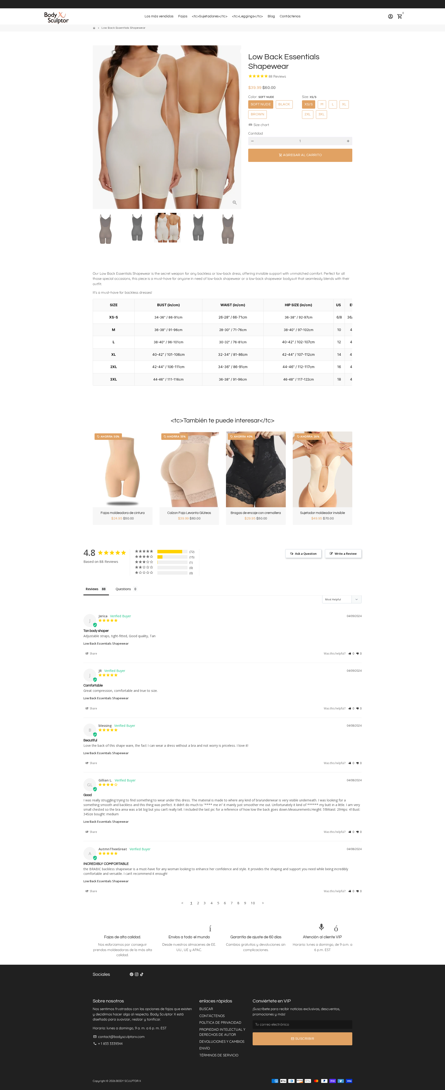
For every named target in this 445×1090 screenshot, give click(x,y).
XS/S (309, 104)
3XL (321, 114)
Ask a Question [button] (306, 553)
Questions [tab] (123, 589)
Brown (257, 114)
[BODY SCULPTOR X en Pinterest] (131, 974)
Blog (271, 16)
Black (284, 104)
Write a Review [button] (346, 553)
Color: (261, 97)
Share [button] (93, 653)
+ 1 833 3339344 (108, 1043)
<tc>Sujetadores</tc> (209, 16)
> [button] (263, 903)
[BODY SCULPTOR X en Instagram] (136, 974)
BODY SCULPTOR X (128, 1081)
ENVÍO (204, 1048)
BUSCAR (206, 1009)
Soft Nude (261, 104)
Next (235, 127)
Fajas (183, 16)
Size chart (259, 125)
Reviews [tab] (92, 589)
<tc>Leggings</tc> (247, 16)
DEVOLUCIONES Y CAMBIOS (221, 1041)
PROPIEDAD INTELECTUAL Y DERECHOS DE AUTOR (222, 1032)
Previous (99, 127)
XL (344, 104)
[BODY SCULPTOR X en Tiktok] (141, 974)
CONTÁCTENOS (212, 1016)
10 (253, 903)
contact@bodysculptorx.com (119, 1036)
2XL (308, 114)
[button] (351, 653)
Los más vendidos (159, 16)
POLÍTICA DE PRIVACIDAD (220, 1022)
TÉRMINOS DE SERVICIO (218, 1055)
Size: (309, 97)
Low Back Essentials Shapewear (124, 27)
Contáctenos (290, 16)
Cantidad (255, 133)
